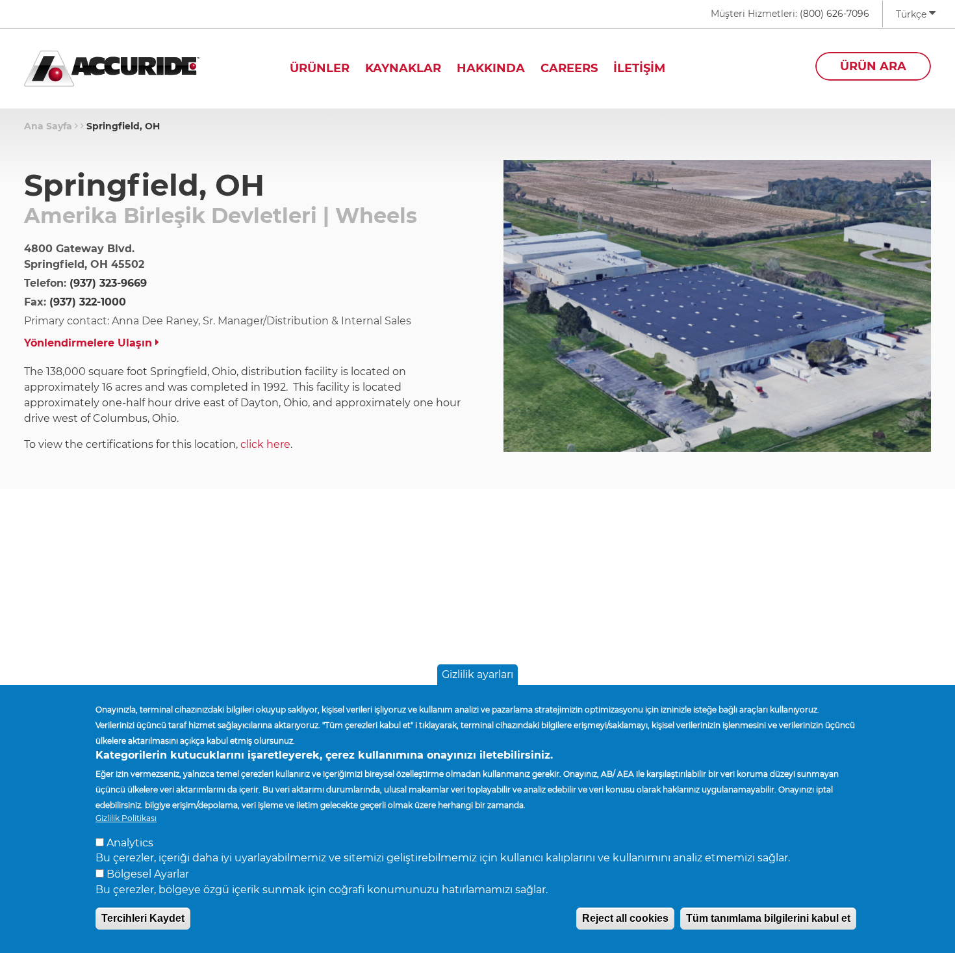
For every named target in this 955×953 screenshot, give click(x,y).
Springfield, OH (123, 126)
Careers (569, 68)
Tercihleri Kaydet (143, 918)
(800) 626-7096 (834, 14)
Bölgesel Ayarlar (148, 873)
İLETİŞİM (639, 68)
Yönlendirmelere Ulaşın (89, 343)
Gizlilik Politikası (126, 818)
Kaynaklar (403, 68)
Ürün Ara (873, 66)
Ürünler (320, 68)
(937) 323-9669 (108, 283)
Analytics (130, 842)
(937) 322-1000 (87, 302)
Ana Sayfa (48, 126)
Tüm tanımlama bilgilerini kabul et (768, 918)
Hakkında (491, 68)
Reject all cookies (625, 918)
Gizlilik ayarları (477, 674)
